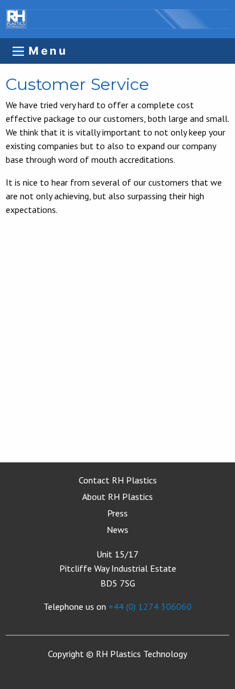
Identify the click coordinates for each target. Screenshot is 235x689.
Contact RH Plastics (118, 480)
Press (117, 513)
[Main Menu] (18, 51)
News (117, 529)
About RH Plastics (117, 496)
